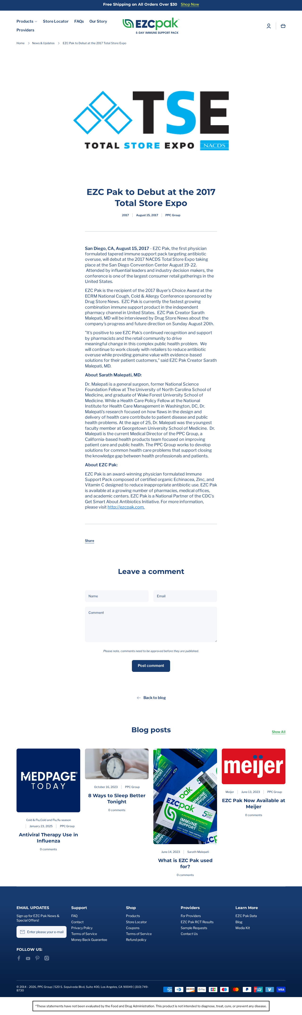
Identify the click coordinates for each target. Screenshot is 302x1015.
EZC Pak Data (246, 916)
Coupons (132, 928)
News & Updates (43, 43)
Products (133, 916)
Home (21, 43)
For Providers (191, 916)
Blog (238, 922)
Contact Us (189, 934)
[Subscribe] (61, 932)
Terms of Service (84, 934)
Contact (77, 922)
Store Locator (136, 922)
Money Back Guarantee (89, 940)
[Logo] (151, 26)
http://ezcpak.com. (126, 507)
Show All (278, 732)
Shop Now (190, 4)
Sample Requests (194, 928)
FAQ (74, 916)
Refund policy (136, 940)
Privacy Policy (81, 928)
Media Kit (242, 928)
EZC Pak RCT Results (197, 922)
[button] (89, 541)
